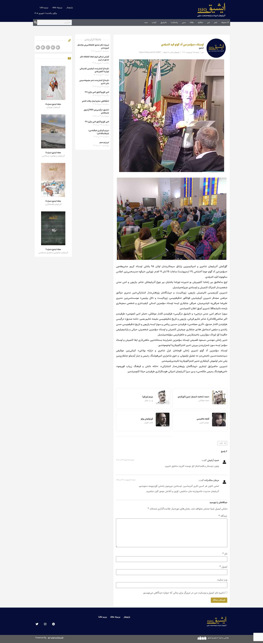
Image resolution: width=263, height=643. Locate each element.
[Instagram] (45, 624)
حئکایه (200, 22)
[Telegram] (53, 624)
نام (224, 553)
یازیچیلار (69, 7)
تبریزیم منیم (104, 142)
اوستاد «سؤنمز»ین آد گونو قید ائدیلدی (182, 44)
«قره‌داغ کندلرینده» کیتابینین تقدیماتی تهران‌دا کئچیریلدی (94, 70)
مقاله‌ (192, 22)
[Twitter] (37, 624)
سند (146, 22)
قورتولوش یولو (147, 419)
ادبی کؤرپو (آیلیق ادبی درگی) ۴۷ (97, 92)
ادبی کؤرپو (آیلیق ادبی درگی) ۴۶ (97, 121)
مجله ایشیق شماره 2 (53, 201)
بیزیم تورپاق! (147, 396)
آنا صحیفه (225, 22)
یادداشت (174, 22)
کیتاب (154, 22)
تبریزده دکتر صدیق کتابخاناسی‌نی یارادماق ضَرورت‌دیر (93, 47)
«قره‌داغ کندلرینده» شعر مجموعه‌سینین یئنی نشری (94, 82)
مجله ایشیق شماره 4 (53, 104)
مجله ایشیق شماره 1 (53, 249)
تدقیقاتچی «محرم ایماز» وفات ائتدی (95, 101)
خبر (208, 22)
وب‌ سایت (222, 579)
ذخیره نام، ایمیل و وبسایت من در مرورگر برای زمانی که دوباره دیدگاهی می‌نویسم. (184, 592)
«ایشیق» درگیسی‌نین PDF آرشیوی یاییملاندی (96, 111)
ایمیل (223, 566)
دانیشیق (164, 22)
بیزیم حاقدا (44, 7)
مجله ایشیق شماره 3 (53, 152)
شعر (215, 22)
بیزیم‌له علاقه (57, 7)
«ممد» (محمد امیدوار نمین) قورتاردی (193, 396)
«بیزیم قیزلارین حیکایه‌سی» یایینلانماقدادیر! (98, 132)
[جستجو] (35, 22)
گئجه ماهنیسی (203, 419)
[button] (222, 443)
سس (184, 22)
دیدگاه (222, 516)
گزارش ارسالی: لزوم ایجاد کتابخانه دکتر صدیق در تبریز (94, 58)
